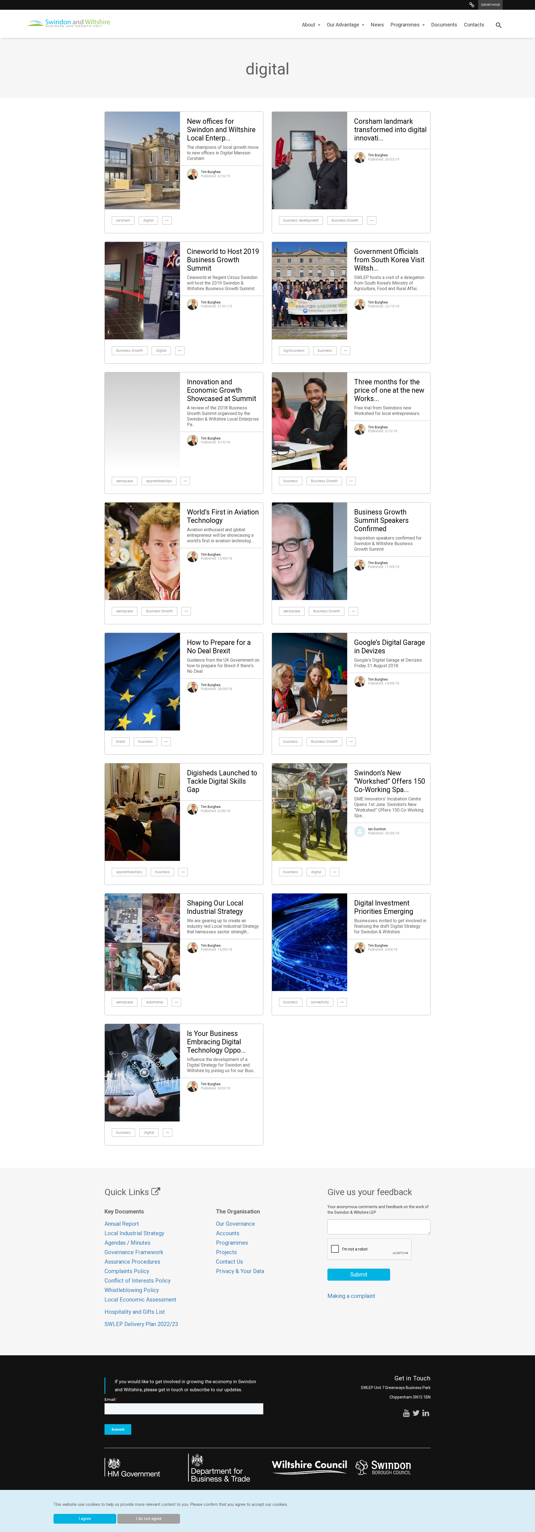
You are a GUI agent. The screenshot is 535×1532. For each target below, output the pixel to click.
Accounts (227, 1233)
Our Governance (235, 1223)
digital (148, 220)
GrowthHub (490, 5)
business (325, 350)
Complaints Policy (126, 1271)
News (377, 25)
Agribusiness (294, 350)
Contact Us (229, 1261)
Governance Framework (133, 1252)
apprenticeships (159, 481)
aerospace (124, 481)
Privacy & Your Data (240, 1271)
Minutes (140, 1242)
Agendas (115, 1242)
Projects (226, 1252)
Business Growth (345, 220)
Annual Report (121, 1223)
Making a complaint (351, 1296)
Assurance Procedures (133, 1261)
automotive (154, 1002)
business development (300, 220)
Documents (444, 25)
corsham (123, 220)
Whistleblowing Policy (131, 1290)
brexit (120, 741)
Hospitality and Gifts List (134, 1311)
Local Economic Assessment (140, 1299)
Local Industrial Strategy (134, 1233)
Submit (359, 1274)
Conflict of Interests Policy (137, 1280)
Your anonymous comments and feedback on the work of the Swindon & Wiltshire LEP (378, 1210)
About (308, 25)
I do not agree (149, 1518)
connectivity (320, 1002)
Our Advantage (343, 25)
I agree (85, 1518)
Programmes (405, 25)
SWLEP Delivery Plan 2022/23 (141, 1324)
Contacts (474, 25)
